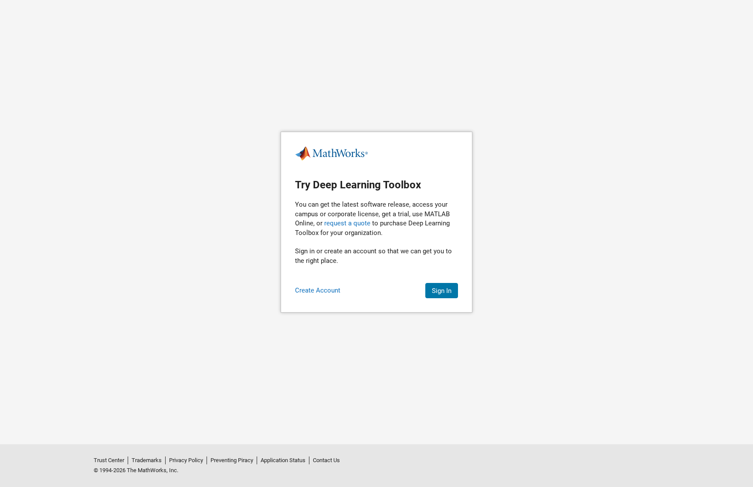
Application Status (283, 460)
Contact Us (326, 460)
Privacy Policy (186, 460)
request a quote (347, 223)
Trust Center (109, 460)
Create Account (317, 290)
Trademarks (147, 460)
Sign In (441, 291)
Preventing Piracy (231, 460)
